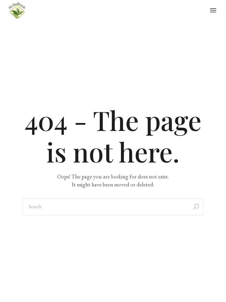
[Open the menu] (213, 10)
